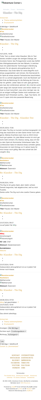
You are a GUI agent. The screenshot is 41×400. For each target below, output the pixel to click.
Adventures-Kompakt (22, 375)
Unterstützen (27, 355)
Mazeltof (29, 388)
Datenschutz (27, 358)
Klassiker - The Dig (9, 44)
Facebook (15, 363)
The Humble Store (9, 375)
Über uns (25, 363)
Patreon (16, 368)
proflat (20, 388)
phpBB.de (29, 390)
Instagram (15, 358)
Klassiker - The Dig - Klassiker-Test (16, 117)
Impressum (26, 360)
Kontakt (16, 355)
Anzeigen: (4, 328)
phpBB (13, 387)
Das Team (25, 365)
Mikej (2, 234)
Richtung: (3, 334)
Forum (13, 9)
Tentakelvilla (30, 377)
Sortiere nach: (5, 331)
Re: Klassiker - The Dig (11, 172)
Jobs (23, 368)
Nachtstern (4, 160)
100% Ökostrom (25, 383)
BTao (2, 31)
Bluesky (16, 360)
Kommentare (20, 9)
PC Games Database (20, 377)
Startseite (6, 9)
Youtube (16, 365)
